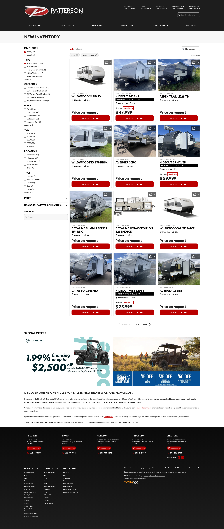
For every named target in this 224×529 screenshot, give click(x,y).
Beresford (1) (32, 164)
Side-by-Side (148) (34, 76)
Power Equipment (29, 492)
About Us (191, 25)
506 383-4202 (161, 8)
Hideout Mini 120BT (130, 290)
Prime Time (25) (33, 115)
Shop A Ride (137, 478)
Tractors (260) (32, 66)
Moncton (160, 6)
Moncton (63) (32, 158)
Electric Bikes (28, 484)
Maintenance (67, 486)
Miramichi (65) (33, 155)
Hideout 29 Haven (173, 162)
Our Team (66, 478)
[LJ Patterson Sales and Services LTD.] (53, 11)
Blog (64, 475)
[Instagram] (182, 457)
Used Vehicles (67, 25)
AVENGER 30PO (126, 162)
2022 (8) (30, 146)
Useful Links (69, 468)
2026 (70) (31, 133)
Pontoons (27, 489)
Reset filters (195, 55)
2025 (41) (31, 136)
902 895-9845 (145, 8)
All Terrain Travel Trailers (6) (38, 94)
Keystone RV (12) (34, 122)
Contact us (108, 416)
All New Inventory (29, 472)
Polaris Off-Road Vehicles (29, 510)
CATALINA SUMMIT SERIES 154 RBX (89, 230)
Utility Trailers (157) (35, 73)
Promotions (127, 25)
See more (27, 79)
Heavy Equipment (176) (36, 70)
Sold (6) (30, 186)
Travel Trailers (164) (35, 63)
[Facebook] (178, 457)
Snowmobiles (28, 498)
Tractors (27, 500)
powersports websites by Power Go (154, 476)
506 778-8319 (129, 8)
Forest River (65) (33, 109)
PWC (45, 492)
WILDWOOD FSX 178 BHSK (89, 162)
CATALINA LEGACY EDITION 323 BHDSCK (134, 230)
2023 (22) (31, 143)
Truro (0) (30, 168)
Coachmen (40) (33, 112)
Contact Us (66, 472)
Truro (143, 6)
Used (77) (31, 55)
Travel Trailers (28, 506)
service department (143, 408)
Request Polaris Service (70, 492)
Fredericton (178, 6)
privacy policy (170, 472)
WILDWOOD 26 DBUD (86, 96)
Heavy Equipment (29, 486)
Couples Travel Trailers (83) (38, 87)
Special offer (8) (33, 179)
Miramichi (129, 6)
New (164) (31, 51)
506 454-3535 (177, 8)
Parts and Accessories (70, 489)
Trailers (26, 503)
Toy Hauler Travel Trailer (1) (38, 100)
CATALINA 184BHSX (85, 290)
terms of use (181, 472)
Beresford (194, 6)
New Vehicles (34, 25)
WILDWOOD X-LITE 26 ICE (177, 228)
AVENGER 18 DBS (171, 290)
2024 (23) (31, 140)
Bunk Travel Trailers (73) (37, 91)
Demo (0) (30, 189)
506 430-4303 (194, 8)
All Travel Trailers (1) (35, 97)
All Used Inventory (49, 472)
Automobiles (48, 481)
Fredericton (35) (33, 161)
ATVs (25, 478)
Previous (126, 324)
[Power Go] (145, 482)
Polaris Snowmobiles (30, 513)
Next (145, 324)
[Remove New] (77, 55)
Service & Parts (160, 25)
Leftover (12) (32, 176)
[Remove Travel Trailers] (96, 55)
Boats (26, 481)
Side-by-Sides (28, 495)
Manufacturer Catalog (31, 516)
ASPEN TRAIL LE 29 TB (174, 96)
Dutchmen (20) (33, 119)
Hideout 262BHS (127, 96)
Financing (97, 25)
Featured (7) (32, 183)
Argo (25, 475)
